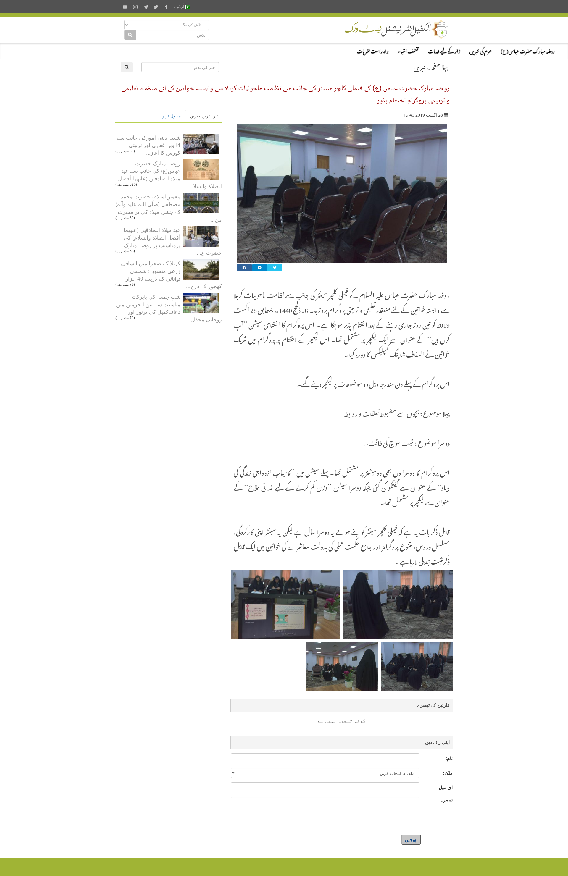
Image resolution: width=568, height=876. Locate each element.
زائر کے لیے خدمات (444, 50)
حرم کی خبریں (480, 50)
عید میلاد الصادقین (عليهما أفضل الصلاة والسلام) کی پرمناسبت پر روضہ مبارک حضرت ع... (173, 241)
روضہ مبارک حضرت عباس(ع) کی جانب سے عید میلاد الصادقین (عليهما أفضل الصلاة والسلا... (170, 174)
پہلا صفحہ (439, 66)
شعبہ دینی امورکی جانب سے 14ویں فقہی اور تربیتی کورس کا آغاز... (148, 144)
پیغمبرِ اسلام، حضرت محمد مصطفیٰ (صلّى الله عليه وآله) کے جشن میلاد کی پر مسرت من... (168, 207)
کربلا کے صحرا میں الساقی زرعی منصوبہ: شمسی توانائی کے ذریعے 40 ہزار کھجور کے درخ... (171, 274)
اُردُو (180, 6)
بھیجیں (411, 839)
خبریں (420, 66)
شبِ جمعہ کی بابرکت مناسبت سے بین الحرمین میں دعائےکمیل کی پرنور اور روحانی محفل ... (169, 307)
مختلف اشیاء (408, 50)
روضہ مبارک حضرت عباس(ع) (528, 50)
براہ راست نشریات (372, 50)
